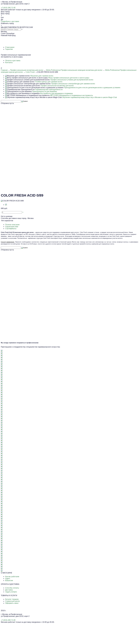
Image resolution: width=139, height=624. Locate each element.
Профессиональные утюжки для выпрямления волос (71, 80)
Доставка (9, 590)
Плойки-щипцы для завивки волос (49, 82)
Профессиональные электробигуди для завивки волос (73, 84)
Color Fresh (30, 72)
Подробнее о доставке (10, 21)
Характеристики (11, 227)
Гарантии (9, 49)
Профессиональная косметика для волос (26, 70)
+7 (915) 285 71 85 (8, 8)
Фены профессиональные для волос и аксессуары (68, 78)
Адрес (7, 578)
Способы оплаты (12, 588)
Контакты (9, 62)
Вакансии (9, 580)
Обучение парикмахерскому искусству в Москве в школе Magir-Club (89, 97)
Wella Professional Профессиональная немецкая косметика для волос (74, 70)
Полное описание (12, 225)
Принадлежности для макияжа (44, 91)
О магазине (9, 47)
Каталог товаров (12, 599)
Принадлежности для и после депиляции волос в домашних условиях (92, 87)
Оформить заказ (11, 603)
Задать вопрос (11, 592)
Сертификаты (10, 228)
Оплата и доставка (12, 60)
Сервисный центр (12, 601)
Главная (4, 70)
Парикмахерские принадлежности (49, 89)
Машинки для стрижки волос (41, 76)
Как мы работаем (12, 576)
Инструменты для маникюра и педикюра (56, 93)
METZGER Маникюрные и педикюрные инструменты (71, 95)
